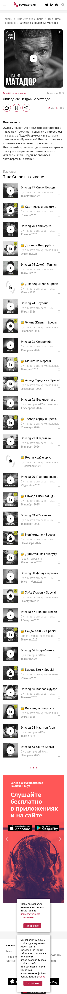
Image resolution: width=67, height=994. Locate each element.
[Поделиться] (26, 108)
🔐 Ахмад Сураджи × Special (40, 380)
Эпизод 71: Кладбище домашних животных (36, 440)
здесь (42, 976)
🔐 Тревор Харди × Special (39, 419)
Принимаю (32, 925)
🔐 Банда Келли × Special (38, 631)
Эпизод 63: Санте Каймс (37, 747)
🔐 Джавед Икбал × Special (40, 284)
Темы (9, 951)
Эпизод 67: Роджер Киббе (39, 612)
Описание (10, 122)
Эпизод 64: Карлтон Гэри (38, 727)
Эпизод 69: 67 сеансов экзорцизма (36, 517)
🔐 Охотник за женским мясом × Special (37, 208)
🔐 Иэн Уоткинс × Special (38, 534)
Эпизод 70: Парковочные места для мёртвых (38, 478)
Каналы (7, 18)
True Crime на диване (30, 18)
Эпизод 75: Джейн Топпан (39, 264)
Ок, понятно (33, 983)
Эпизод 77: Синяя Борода (38, 187)
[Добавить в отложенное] (16, 108)
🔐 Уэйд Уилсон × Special (38, 592)
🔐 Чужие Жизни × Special (39, 322)
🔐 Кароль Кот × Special (37, 669)
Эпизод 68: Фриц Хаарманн (39, 573)
